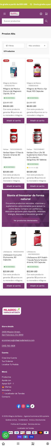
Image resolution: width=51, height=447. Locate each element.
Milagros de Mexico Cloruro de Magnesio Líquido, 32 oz (12, 91)
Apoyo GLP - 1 (8, 383)
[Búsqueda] (46, 21)
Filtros (11, 46)
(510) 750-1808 (8, 345)
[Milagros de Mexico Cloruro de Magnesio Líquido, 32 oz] (13, 70)
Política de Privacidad (19, 424)
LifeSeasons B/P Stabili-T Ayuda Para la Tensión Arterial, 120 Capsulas (37, 260)
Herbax (5, 149)
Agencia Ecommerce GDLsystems (36, 416)
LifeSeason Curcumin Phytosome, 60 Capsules (12, 257)
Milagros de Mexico (10, 83)
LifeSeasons (7, 252)
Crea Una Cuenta (9, 358)
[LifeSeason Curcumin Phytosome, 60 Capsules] (13, 238)
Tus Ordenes (7, 361)
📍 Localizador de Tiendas (13, 393)
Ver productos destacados (26, 220)
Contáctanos (23, 420)
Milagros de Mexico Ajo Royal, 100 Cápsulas (37, 89)
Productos (6, 377)
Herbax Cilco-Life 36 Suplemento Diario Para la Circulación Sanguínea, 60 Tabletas (37, 156)
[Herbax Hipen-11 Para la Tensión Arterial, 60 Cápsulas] (13, 136)
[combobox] (25, 21)
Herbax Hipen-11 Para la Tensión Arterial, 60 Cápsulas (13, 155)
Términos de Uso (34, 424)
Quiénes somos (11, 420)
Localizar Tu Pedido (10, 364)
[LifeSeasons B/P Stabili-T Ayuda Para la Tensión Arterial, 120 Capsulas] (37, 238)
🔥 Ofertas (6, 387)
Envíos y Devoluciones (37, 420)
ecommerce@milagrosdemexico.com (18, 340)
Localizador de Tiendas (25, 428)
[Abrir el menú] (4, 14)
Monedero (6, 390)
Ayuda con (6, 380)
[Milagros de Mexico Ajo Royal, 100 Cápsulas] (37, 70)
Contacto (6, 396)
